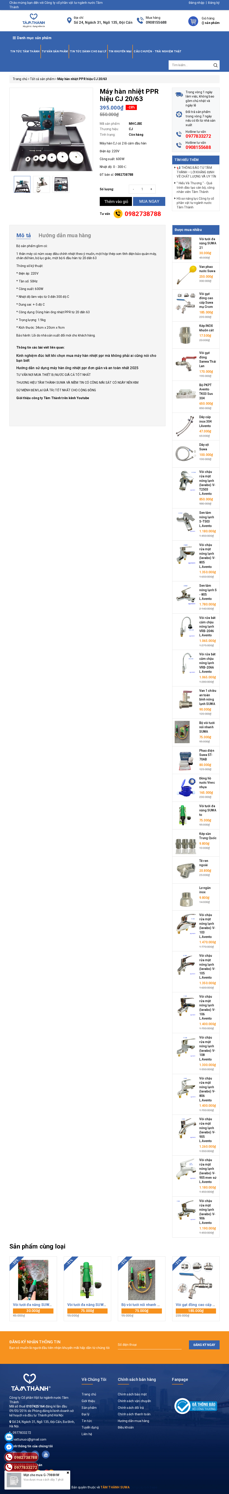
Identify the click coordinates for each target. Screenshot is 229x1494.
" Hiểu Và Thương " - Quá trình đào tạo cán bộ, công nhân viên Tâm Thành (195, 187)
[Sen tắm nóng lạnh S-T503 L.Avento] (186, 521)
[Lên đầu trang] (222, 1042)
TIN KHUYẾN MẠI (120, 51)
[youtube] (46, 1454)
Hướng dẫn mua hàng (133, 1421)
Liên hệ (87, 1434)
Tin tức (87, 1421)
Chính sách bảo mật (132, 1394)
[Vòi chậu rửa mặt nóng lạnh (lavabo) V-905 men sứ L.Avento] (186, 1169)
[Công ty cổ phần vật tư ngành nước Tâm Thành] (33, 20)
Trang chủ (89, 1394)
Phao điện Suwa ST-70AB (206, 755)
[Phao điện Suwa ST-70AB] (186, 759)
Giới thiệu (88, 1401)
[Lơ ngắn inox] (186, 896)
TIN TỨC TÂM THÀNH (25, 51)
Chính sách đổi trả (131, 1407)
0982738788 (143, 214)
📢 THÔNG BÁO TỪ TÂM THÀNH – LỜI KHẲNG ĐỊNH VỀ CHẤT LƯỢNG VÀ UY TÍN (196, 172)
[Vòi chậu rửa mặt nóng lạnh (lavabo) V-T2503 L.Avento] (186, 480)
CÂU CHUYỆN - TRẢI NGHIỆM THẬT (157, 51)
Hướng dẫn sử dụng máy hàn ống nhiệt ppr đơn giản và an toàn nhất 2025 (77, 368)
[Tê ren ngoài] (186, 869)
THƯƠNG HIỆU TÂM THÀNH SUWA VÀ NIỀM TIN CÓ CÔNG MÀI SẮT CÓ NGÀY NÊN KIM (77, 382)
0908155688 (156, 22)
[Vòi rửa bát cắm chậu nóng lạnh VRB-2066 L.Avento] (186, 663)
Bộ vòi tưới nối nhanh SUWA (207, 727)
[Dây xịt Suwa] (186, 453)
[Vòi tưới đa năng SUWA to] (183, 815)
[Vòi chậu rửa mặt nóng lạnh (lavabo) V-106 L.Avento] (186, 1005)
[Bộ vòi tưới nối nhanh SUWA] (182, 732)
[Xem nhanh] (33, 1280)
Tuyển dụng (90, 1427)
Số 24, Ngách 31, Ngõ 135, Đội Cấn (103, 22)
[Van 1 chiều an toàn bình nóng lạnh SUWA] (186, 699)
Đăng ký (214, 2)
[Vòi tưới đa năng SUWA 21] (183, 248)
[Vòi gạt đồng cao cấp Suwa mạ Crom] (186, 302)
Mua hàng (33, 1313)
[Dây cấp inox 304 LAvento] (186, 426)
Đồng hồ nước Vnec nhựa (207, 783)
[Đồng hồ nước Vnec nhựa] (186, 787)
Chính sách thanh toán (134, 1414)
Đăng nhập (196, 2)
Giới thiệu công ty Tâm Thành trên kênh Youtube (52, 398)
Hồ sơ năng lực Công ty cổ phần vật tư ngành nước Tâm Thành (195, 203)
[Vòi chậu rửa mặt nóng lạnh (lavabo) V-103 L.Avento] (186, 923)
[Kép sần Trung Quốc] (186, 842)
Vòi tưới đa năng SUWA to (207, 810)
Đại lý (85, 1414)
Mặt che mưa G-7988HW (41, 1475)
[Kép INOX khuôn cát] (186, 334)
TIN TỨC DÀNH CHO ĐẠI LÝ (88, 51)
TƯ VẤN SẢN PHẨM (55, 51)
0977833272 (198, 136)
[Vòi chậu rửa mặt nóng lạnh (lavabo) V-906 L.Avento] (186, 1210)
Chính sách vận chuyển (134, 1401)
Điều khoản (126, 1427)
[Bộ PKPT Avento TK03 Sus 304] (186, 394)
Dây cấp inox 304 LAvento (205, 421)
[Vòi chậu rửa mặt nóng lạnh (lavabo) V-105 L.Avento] (186, 964)
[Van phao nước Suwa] (186, 275)
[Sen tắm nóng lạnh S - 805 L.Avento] (186, 594)
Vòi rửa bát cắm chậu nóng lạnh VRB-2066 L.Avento (207, 662)
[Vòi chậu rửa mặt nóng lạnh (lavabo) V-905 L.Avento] (186, 1128)
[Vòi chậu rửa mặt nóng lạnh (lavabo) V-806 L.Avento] (186, 1087)
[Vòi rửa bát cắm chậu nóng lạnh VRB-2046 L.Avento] (186, 626)
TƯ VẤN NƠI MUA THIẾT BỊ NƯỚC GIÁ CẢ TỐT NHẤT (53, 375)
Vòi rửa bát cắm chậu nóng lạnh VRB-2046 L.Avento (207, 626)
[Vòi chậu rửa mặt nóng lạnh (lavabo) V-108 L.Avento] (186, 1046)
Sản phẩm (89, 1407)
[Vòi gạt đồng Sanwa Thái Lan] (186, 362)
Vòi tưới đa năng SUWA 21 (207, 243)
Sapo (153, 1487)
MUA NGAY (149, 201)
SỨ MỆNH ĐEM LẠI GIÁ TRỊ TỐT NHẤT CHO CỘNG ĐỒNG (56, 390)
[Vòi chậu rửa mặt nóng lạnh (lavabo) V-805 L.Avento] (186, 553)
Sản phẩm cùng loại (37, 1246)
